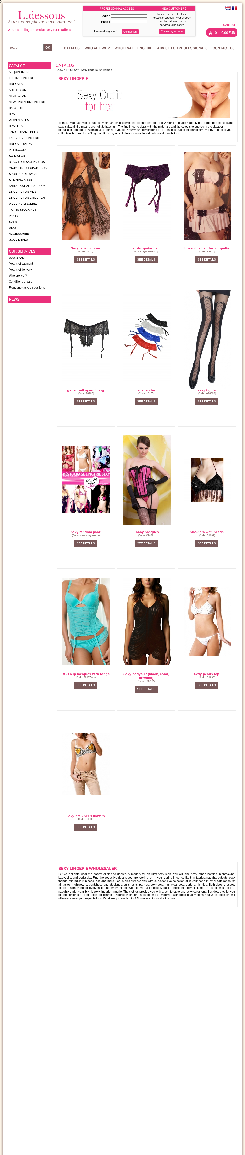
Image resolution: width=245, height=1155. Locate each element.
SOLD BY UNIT (19, 90)
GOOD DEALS (18, 239)
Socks (13, 221)
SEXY (13, 227)
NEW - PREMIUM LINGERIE (27, 102)
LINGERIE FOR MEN (22, 191)
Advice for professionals (182, 48)
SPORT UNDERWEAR (24, 173)
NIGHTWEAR (17, 96)
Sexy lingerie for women (96, 70)
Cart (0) (229, 25)
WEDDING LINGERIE (23, 203)
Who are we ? (97, 48)
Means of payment (21, 263)
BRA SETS (16, 126)
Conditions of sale (20, 281)
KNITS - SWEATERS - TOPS (27, 185)
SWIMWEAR (17, 156)
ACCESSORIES (19, 233)
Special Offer (17, 257)
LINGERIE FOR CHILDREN (27, 197)
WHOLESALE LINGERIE (133, 48)
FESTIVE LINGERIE (22, 78)
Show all (62, 70)
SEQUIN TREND (20, 72)
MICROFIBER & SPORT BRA (28, 167)
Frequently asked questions (27, 287)
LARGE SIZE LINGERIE (24, 138)
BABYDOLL (16, 108)
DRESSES (16, 84)
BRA (12, 114)
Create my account (172, 31)
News (14, 299)
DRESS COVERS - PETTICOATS (21, 147)
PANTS (13, 215)
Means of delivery (20, 269)
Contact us (224, 48)
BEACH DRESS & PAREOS (27, 161)
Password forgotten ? (106, 31)
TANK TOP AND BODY (23, 132)
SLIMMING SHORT (21, 179)
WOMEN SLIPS (19, 120)
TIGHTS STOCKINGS (23, 209)
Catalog (72, 48)
